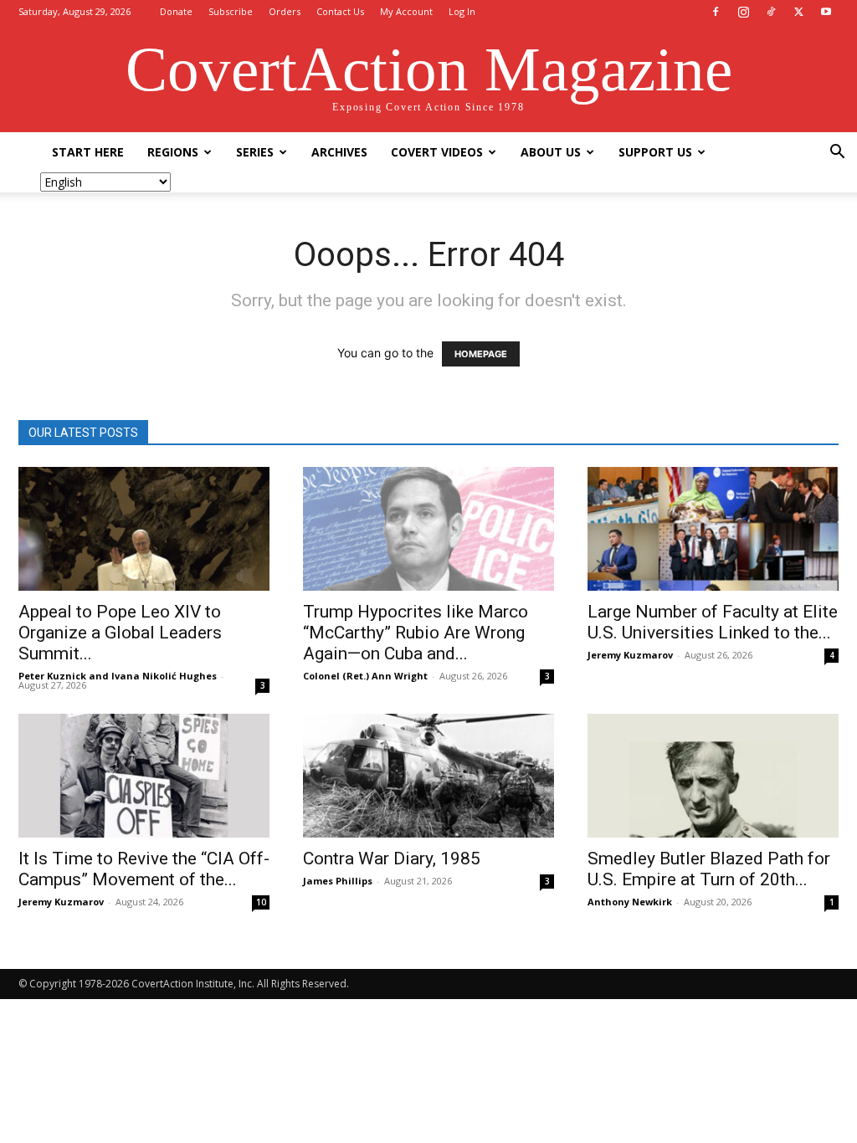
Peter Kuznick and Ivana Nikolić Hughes (117, 675)
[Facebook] (715, 11)
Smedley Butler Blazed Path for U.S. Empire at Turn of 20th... (709, 868)
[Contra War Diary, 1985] (428, 776)
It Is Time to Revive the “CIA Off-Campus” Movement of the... (143, 868)
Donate (176, 11)
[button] (837, 153)
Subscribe (230, 11)
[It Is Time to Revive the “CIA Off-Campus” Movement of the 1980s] (143, 776)
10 (261, 902)
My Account (406, 11)
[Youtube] (826, 11)
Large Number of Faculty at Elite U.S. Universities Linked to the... (713, 622)
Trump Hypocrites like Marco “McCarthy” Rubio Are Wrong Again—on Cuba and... (415, 633)
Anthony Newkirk (630, 901)
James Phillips (337, 880)
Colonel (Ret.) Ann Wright (365, 675)
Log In (462, 11)
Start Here (88, 152)
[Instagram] (743, 11)
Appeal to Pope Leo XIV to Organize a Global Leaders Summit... (120, 633)
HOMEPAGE (480, 354)
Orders (284, 11)
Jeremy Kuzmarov (630, 654)
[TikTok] (770, 11)
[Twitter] (798, 11)
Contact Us (340, 11)
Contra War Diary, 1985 (391, 858)
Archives (339, 152)
